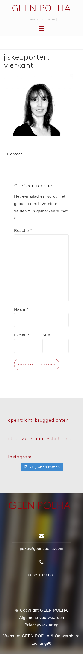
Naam (21, 309)
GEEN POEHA (41, 8)
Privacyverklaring (41, 625)
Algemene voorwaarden (41, 617)
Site (46, 335)
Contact (14, 154)
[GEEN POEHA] (40, 507)
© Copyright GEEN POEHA (41, 610)
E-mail (22, 335)
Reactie (23, 230)
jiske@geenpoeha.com (41, 548)
